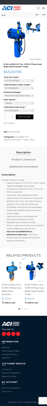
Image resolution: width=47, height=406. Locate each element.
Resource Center (9, 376)
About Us (6, 347)
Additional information (23, 166)
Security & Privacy (9, 354)
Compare (10, 123)
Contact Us (6, 369)
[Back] (4, 14)
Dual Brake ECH (22, 137)
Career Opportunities (10, 351)
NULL (32, 140)
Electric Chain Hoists (12, 140)
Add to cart (24, 117)
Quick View (20, 267)
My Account (7, 391)
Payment (6, 358)
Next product (43, 14)
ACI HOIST (18, 402)
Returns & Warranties (11, 373)
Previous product (37, 14)
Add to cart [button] (9, 303)
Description (23, 152)
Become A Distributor (11, 388)
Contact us (17, 229)
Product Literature (23, 159)
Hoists (25, 140)
